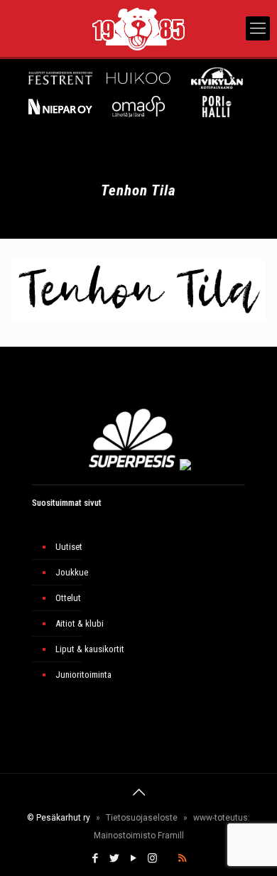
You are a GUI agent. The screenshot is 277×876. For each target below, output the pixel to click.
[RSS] (182, 858)
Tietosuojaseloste (142, 818)
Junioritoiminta (83, 674)
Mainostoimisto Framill (139, 835)
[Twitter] (114, 858)
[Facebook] (94, 858)
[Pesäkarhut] (138, 28)
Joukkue (71, 572)
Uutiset (68, 546)
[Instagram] (152, 858)
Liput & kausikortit (89, 649)
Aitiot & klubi (79, 623)
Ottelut (68, 598)
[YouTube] (133, 858)
